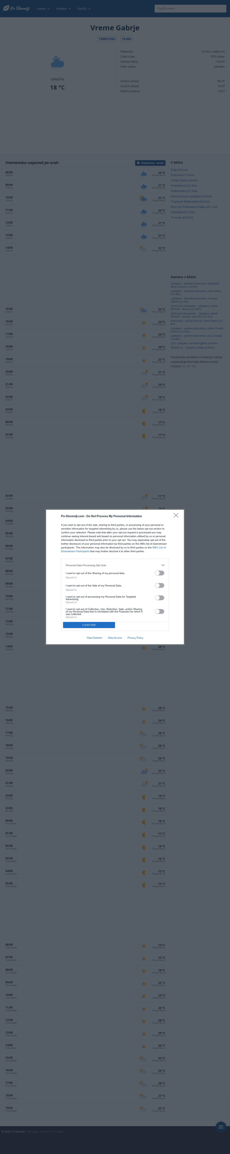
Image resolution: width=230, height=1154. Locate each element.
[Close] (177, 516)
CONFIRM (89, 625)
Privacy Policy (135, 637)
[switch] (159, 573)
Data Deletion (94, 637)
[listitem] (115, 565)
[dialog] (115, 577)
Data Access (115, 637)
